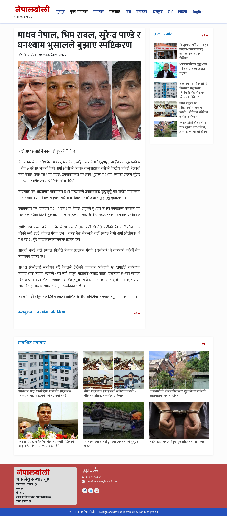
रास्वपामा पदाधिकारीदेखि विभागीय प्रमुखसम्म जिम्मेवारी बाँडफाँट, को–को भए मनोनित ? (193, 90)
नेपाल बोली (30, 55)
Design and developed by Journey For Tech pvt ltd (128, 512)
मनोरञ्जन (141, 12)
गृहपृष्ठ (60, 12)
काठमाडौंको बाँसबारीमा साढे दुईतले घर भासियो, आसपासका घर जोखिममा (193, 127)
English (198, 12)
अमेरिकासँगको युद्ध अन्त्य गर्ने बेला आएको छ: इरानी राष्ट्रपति (193, 69)
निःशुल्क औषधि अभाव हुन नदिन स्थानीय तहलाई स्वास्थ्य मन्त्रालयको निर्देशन (193, 51)
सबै (135, 313)
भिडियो (182, 12)
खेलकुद (158, 12)
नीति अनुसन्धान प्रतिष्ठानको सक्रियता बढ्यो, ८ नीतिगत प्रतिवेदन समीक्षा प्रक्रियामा (193, 110)
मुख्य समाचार (79, 12)
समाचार (98, 12)
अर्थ (170, 12)
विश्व (128, 12)
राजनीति (114, 12)
